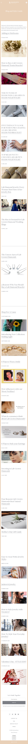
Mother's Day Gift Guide (11, 532)
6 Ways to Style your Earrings (13, 444)
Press (14, 726)
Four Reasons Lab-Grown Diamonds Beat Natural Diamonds (11, 501)
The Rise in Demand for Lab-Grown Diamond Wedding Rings (13, 222)
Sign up (14, 702)
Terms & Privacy (14, 732)
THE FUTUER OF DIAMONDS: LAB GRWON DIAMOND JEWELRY (13, 95)
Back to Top (14, 742)
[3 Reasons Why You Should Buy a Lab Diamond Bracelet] (14, 300)
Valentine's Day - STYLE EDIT (13, 662)
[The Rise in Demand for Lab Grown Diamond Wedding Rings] (14, 240)
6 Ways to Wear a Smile (10, 362)
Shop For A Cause (8, 312)
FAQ (14, 721)
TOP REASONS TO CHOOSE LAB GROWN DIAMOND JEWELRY (11, 157)
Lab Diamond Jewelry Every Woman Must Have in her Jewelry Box (12, 189)
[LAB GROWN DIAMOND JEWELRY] (14, 350)
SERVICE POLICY (14, 723)
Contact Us (14, 718)
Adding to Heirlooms (10, 33)
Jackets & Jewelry (8, 584)
